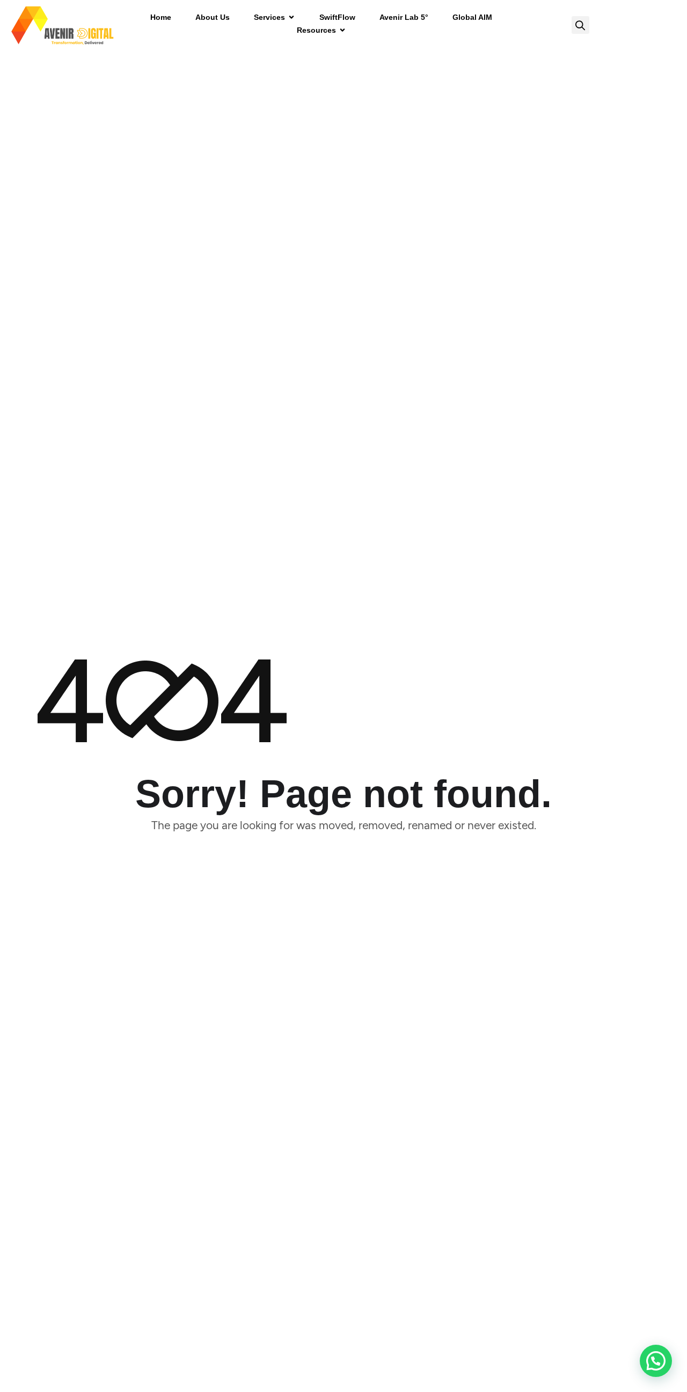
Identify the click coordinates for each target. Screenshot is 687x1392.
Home (160, 17)
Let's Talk (638, 25)
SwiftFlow (337, 17)
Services (269, 17)
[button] (580, 25)
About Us (212, 17)
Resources (316, 30)
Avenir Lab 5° (403, 17)
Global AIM (472, 17)
